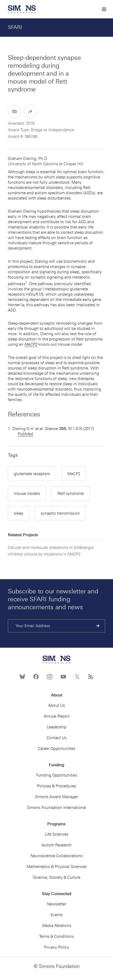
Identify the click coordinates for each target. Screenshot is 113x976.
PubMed (25, 434)
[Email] (14, 111)
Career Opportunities (56, 748)
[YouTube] (63, 676)
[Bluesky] (22, 676)
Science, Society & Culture (56, 877)
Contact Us (56, 737)
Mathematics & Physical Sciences (57, 866)
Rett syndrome (71, 493)
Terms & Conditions (56, 936)
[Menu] (104, 9)
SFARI (15, 27)
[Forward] (30, 111)
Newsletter (56, 904)
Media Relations (56, 925)
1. (9, 428)
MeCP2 (73, 473)
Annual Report (57, 716)
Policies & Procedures (56, 786)
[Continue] (98, 625)
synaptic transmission (60, 513)
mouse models (27, 493)
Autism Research (57, 845)
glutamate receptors (32, 473)
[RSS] (90, 676)
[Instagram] (49, 676)
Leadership (56, 727)
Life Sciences (56, 834)
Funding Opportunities (56, 775)
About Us (56, 705)
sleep (18, 513)
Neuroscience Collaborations (56, 855)
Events (56, 914)
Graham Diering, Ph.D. (45, 161)
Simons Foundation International (56, 807)
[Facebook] (36, 676)
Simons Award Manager (56, 796)
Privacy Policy (56, 947)
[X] (77, 676)
